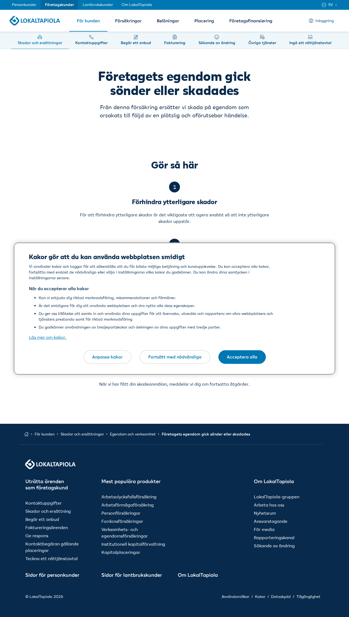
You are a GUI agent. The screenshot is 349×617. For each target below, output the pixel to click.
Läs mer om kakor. (48, 337)
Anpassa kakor (107, 357)
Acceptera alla (242, 357)
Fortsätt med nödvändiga (174, 357)
